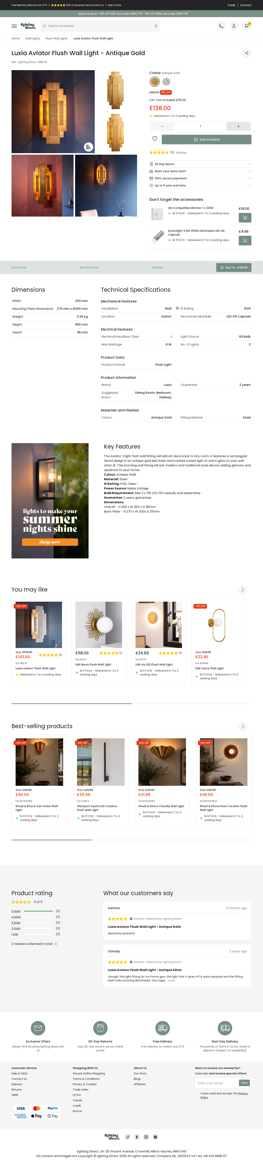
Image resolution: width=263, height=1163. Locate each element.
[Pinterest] (155, 1137)
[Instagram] (146, 1137)
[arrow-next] (243, 590)
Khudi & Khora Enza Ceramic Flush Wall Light (223, 808)
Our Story (140, 1073)
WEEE (15, 1095)
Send (244, 1082)
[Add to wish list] (154, 138)
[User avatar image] (234, 26)
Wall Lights (33, 38)
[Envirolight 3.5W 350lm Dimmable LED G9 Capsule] (157, 237)
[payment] (40, 1108)
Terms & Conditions (86, 1079)
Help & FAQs (20, 1073)
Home (16, 38)
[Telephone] (221, 26)
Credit (77, 1106)
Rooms (77, 1111)
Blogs (137, 1079)
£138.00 (236, 267)
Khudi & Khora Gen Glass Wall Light (37, 808)
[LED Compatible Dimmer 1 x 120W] (157, 214)
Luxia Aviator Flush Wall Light (35, 668)
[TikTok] (127, 1137)
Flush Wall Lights (57, 38)
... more (170, 980)
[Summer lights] (50, 500)
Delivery (17, 1084)
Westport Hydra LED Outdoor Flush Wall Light (97, 808)
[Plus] (238, 126)
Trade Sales (80, 1090)
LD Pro (77, 1095)
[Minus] (162, 126)
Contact (245, 5)
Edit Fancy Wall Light (209, 668)
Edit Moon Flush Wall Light (93, 664)
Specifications (89, 267)
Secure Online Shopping (89, 1073)
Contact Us (19, 1079)
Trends (77, 1100)
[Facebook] (137, 1137)
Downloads (19, 267)
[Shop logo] (28, 26)
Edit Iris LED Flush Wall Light (154, 664)
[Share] (246, 53)
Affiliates (140, 1084)
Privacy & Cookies (85, 1084)
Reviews (157, 267)
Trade (231, 5)
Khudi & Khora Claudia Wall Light (161, 806)
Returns (17, 1090)
